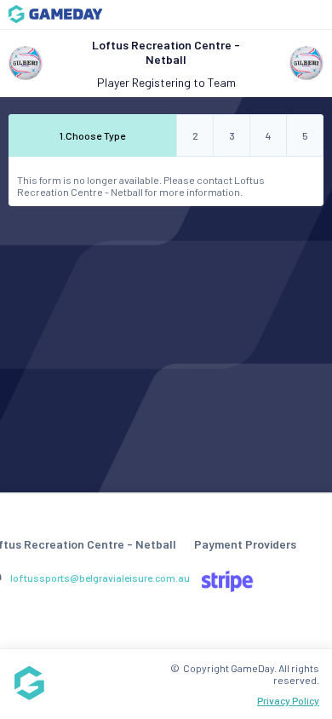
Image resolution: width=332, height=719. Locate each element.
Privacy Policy (288, 700)
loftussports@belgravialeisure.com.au (100, 578)
